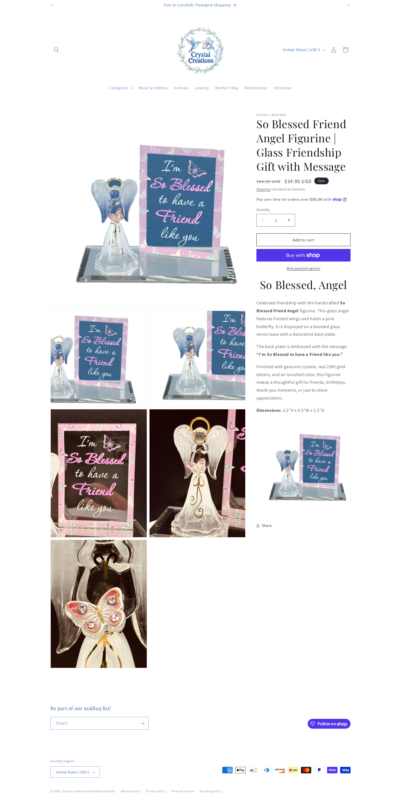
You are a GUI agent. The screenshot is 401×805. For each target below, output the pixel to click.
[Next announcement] (349, 5)
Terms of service (182, 791)
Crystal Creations (74, 791)
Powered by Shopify (101, 791)
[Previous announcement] (52, 5)
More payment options (303, 268)
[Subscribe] (142, 723)
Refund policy (130, 791)
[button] (56, 50)
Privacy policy (155, 791)
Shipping (263, 189)
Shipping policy (210, 791)
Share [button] (267, 525)
